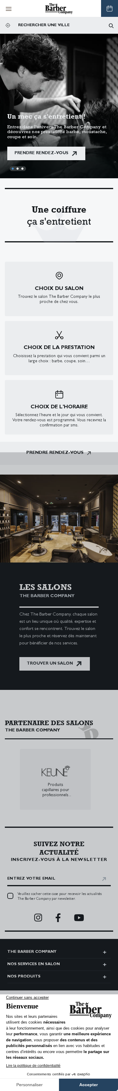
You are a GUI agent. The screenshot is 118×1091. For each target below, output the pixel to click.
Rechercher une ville (44, 25)
